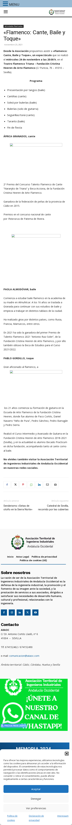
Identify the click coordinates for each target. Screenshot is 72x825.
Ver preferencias (36, 808)
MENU (14, 4)
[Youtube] (35, 612)
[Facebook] (6, 484)
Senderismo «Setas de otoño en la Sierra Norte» (17, 507)
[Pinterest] (23, 484)
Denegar (36, 798)
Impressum (63, 815)
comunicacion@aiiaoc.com (24, 655)
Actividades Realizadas (14, 26)
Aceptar (36, 789)
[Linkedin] (39, 484)
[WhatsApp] (31, 484)
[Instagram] (12, 612)
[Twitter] (15, 484)
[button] (67, 753)
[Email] (47, 484)
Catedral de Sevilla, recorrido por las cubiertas (53, 507)
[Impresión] (55, 484)
